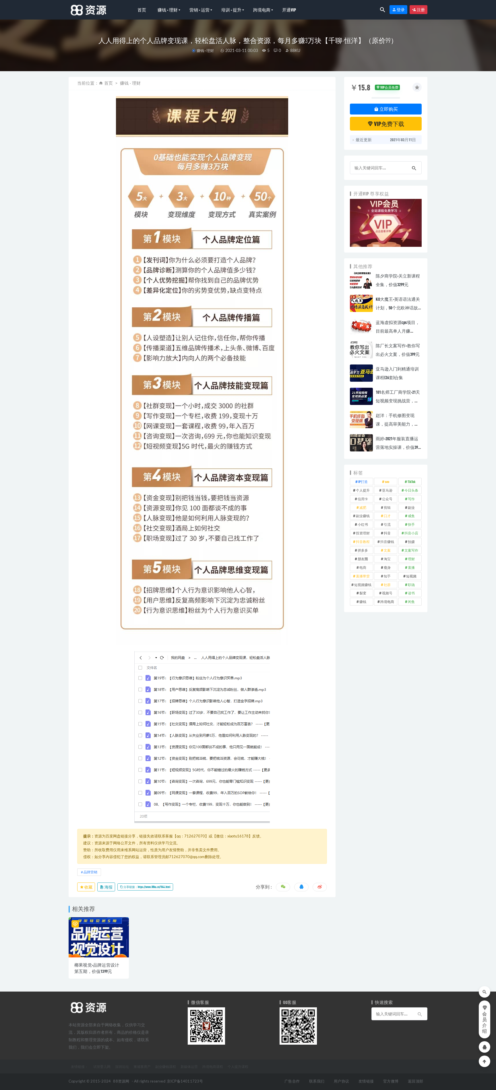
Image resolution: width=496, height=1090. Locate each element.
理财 (411, 559)
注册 (420, 9)
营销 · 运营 (199, 9)
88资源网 (121, 1081)
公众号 (387, 499)
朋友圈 (363, 559)
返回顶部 (415, 1081)
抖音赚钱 (387, 542)
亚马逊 (387, 490)
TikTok (411, 482)
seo (387, 482)
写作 (411, 499)
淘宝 (387, 559)
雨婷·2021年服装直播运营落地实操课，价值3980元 (398, 447)
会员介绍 (484, 1022)
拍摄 (411, 542)
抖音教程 (363, 542)
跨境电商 (261, 9)
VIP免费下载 (388, 123)
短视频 (411, 576)
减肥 (362, 507)
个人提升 (363, 490)
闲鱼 (411, 602)
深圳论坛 (122, 1066)
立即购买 (388, 109)
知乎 (387, 576)
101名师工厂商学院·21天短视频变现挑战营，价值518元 (398, 400)
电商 (362, 567)
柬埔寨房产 (142, 1066)
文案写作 (411, 550)
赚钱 (362, 602)
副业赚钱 (363, 516)
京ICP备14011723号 (185, 1081)
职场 (411, 585)
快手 (411, 524)
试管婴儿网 (102, 1066)
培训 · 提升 (231, 9)
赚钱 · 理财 (168, 9)
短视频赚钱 (362, 585)
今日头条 (411, 490)
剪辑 (387, 507)
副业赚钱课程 (165, 1066)
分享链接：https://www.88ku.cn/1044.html (146, 887)
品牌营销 (90, 872)
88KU (294, 51)
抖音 (387, 533)
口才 (387, 516)
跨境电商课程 (212, 1066)
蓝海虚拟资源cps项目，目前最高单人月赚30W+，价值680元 (398, 331)
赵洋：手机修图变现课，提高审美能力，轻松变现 (397, 424)
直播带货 (363, 576)
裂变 (362, 593)
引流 (387, 524)
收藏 (88, 887)
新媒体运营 (189, 1066)
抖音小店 (411, 533)
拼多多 (363, 550)
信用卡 (363, 499)
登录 (400, 9)
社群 (387, 585)
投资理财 (363, 533)
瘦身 (387, 567)
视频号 (387, 593)
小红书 (363, 524)
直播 (411, 567)
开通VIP (289, 9)
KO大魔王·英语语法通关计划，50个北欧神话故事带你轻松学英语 (398, 307)
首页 (141, 9)
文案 (387, 550)
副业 (411, 507)
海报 (108, 887)
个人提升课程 (238, 1066)
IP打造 (363, 482)
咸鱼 (411, 516)
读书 (411, 593)
